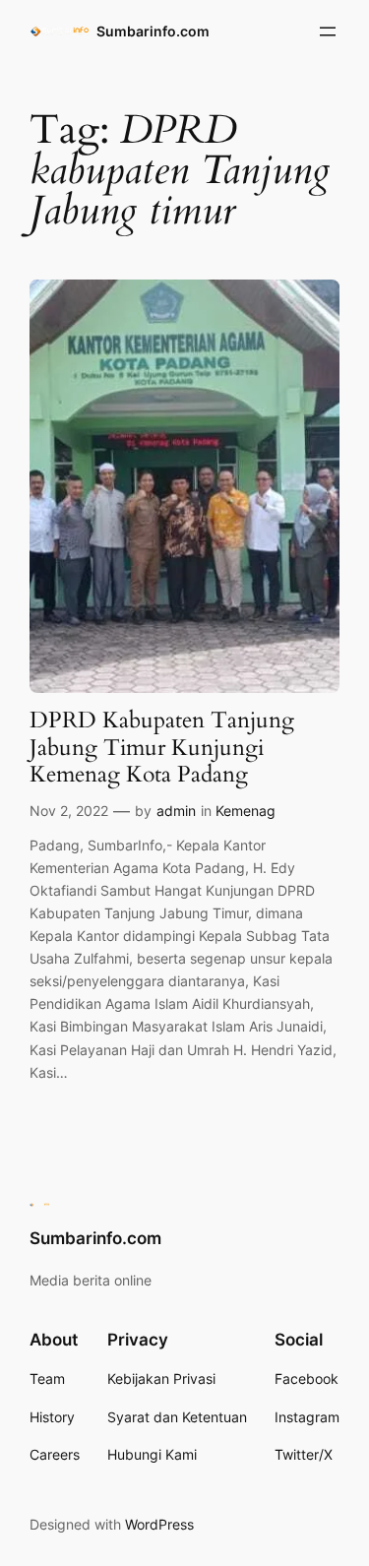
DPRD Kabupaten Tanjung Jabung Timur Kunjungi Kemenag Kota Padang (162, 748)
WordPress (159, 1524)
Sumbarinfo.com (153, 31)
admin (176, 810)
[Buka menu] (327, 31)
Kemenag (245, 810)
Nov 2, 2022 (69, 810)
